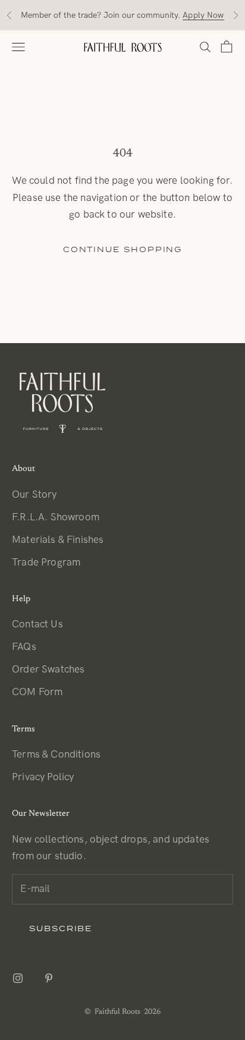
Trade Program (46, 562)
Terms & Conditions (56, 755)
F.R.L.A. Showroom (55, 517)
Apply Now (203, 15)
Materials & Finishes (57, 540)
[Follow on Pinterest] (49, 978)
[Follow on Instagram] (18, 978)
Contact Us (37, 624)
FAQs (24, 647)
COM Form (37, 692)
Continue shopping (123, 249)
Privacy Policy (43, 777)
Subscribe (60, 928)
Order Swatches (48, 669)
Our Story (34, 495)
